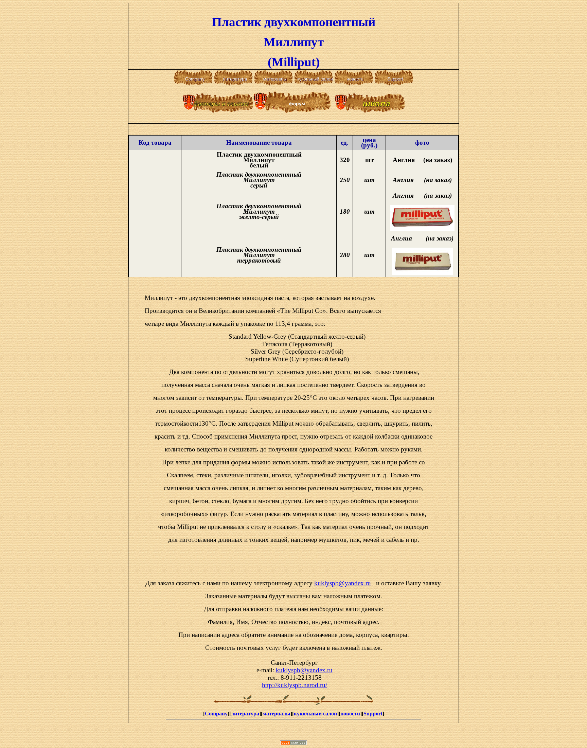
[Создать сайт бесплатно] (293, 743)
